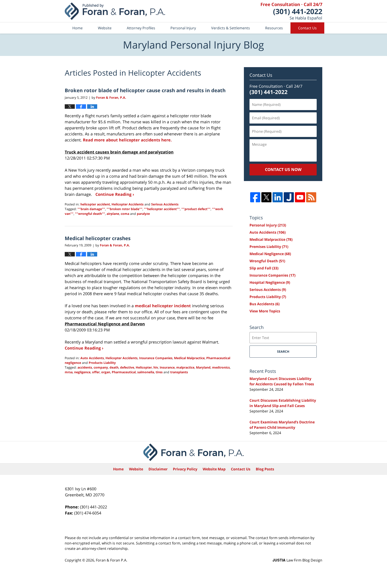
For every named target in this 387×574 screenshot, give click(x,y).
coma (125, 213)
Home (77, 28)
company (101, 367)
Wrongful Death (267, 260)
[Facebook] (255, 197)
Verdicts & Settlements (230, 28)
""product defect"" (196, 209)
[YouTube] (300, 197)
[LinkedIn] (278, 197)
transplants (179, 372)
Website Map (214, 469)
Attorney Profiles (141, 28)
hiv (155, 367)
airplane (113, 213)
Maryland (203, 367)
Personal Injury (183, 28)
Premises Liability (268, 246)
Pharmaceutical (124, 372)
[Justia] (289, 197)
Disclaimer (158, 469)
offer (96, 372)
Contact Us (307, 28)
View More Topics (264, 311)
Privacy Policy (185, 469)
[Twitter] (266, 197)
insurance (167, 367)
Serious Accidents (164, 204)
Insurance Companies (155, 358)
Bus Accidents (264, 303)
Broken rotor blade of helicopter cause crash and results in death (145, 90)
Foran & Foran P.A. (111, 560)
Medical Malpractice (189, 358)
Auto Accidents (92, 358)
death (114, 367)
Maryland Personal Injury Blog (115, 11)
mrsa (69, 372)
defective (127, 367)
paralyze (143, 213)
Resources (274, 28)
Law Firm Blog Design (297, 560)
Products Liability (102, 363)
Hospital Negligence (269, 282)
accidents (84, 367)
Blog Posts (265, 469)
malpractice (185, 367)
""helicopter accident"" (162, 209)
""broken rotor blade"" (124, 209)
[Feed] (311, 197)
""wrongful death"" (90, 213)
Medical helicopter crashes (98, 238)
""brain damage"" (91, 209)
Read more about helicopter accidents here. (127, 140)
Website (105, 28)
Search (283, 351)
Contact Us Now (283, 169)
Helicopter (144, 367)
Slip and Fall (263, 268)
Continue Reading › (114, 194)
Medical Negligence (270, 253)
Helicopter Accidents (128, 204)
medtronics (221, 367)
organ (105, 372)
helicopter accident (95, 204)
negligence (82, 372)
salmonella (145, 372)
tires (159, 372)
